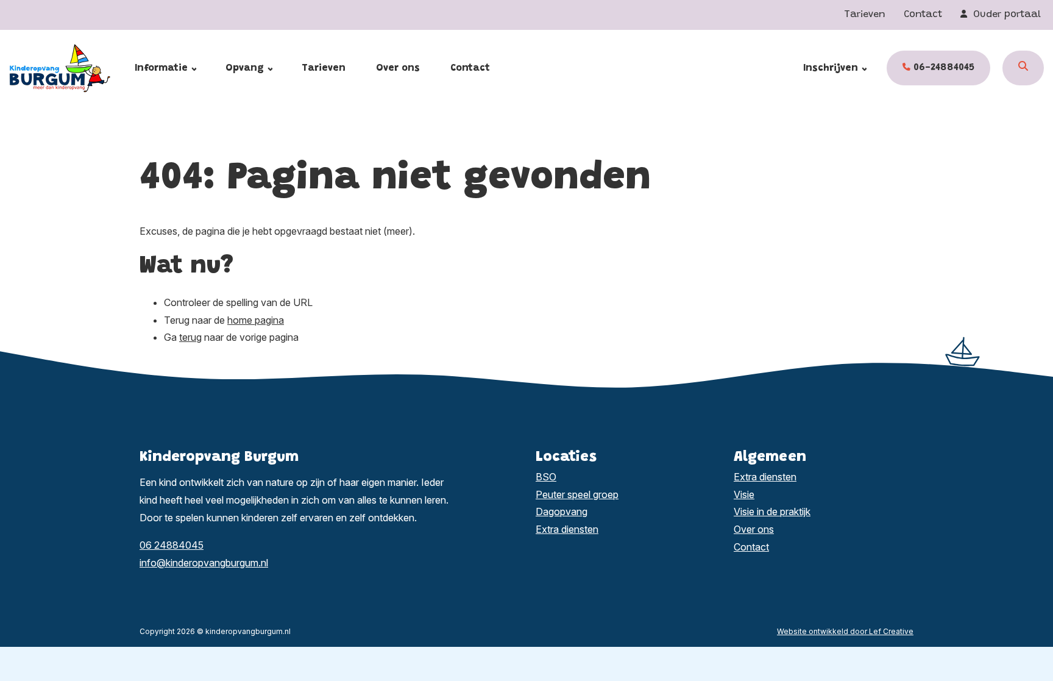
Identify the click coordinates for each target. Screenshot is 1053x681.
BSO (546, 477)
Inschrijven (830, 68)
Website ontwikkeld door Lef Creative (845, 631)
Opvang (244, 68)
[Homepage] (72, 67)
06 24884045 (172, 545)
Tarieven (864, 15)
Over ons (398, 68)
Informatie (161, 68)
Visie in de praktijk (772, 511)
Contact (923, 15)
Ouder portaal (1005, 15)
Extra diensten (567, 529)
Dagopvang (561, 511)
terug (190, 337)
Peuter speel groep (577, 494)
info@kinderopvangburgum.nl (204, 563)
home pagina (255, 320)
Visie (744, 494)
